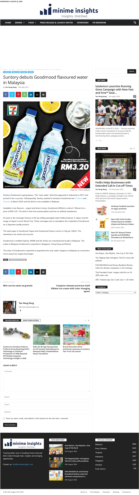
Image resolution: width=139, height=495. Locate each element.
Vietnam (6, 201)
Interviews (83, 22)
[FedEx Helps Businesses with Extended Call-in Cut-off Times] (115, 166)
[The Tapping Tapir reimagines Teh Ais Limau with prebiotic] (56, 462)
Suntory (23, 260)
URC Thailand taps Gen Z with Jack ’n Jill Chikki (114, 280)
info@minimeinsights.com (23, 464)
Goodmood (14, 260)
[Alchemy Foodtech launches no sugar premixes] (102, 210)
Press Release (101, 449)
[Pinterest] (18, 94)
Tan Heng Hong (10, 87)
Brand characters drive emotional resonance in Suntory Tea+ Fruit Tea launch (76, 349)
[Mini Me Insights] (69, 11)
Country (12, 69)
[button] (135, 23)
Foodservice (126, 492)
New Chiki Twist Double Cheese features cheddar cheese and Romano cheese (122, 221)
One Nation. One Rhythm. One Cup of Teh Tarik (114, 253)
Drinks (18, 22)
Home (8, 22)
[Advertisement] (69, 46)
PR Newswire (99, 22)
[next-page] (88, 320)
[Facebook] (6, 94)
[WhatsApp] (24, 94)
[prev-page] (85, 320)
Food (31, 22)
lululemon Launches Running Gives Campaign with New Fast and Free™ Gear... (114, 90)
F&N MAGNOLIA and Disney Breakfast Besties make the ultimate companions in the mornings (114, 266)
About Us (83, 492)
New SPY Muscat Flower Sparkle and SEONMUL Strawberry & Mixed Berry (122, 235)
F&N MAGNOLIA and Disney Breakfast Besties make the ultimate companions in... (76, 474)
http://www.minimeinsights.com (29, 307)
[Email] (37, 94)
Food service (100, 469)
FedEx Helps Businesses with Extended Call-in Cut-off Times (114, 184)
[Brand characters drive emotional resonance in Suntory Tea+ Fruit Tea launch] (76, 334)
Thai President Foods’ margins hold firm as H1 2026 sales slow (113, 273)
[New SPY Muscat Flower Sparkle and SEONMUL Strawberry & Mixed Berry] (102, 236)
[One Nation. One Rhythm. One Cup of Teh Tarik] (56, 449)
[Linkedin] (31, 94)
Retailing (116, 492)
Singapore (99, 461)
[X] (12, 94)
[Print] (43, 94)
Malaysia (20, 69)
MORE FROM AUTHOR (31, 320)
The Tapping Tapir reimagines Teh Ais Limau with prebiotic (114, 259)
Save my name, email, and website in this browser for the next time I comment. (37, 418)
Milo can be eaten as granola (17, 285)
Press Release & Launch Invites (56, 22)
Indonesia (99, 457)
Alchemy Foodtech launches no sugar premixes (122, 207)
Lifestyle (98, 465)
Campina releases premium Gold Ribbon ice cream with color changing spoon (70, 288)
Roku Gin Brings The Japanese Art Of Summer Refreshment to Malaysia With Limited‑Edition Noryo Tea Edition (46, 350)
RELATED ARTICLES (12, 320)
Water (31, 72)
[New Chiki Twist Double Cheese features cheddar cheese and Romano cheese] (102, 223)
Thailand (79, 198)
